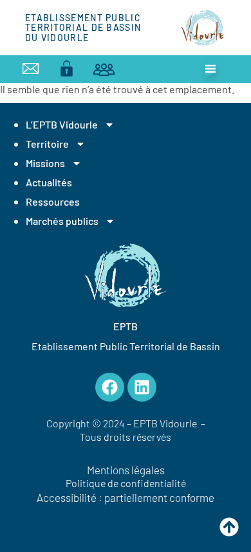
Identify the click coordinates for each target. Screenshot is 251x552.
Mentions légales (126, 469)
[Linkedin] (141, 387)
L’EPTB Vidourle (62, 124)
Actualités (49, 182)
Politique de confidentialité (126, 483)
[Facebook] (109, 387)
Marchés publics (62, 221)
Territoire (47, 144)
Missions (45, 163)
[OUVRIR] (210, 68)
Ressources (53, 201)
